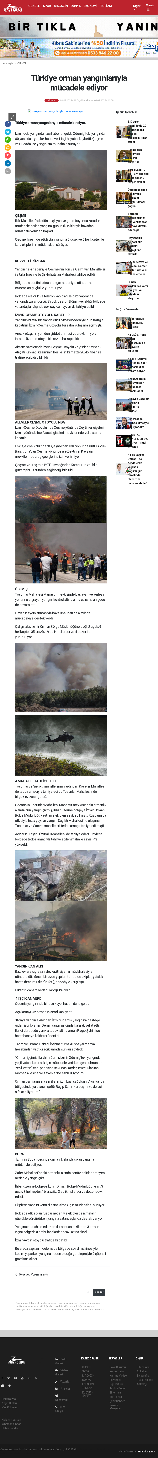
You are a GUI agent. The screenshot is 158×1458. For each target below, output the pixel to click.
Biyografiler (143, 1375)
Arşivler (65, 1388)
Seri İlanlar (116, 1396)
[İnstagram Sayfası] (17, 1378)
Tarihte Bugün (118, 1388)
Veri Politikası (10, 1407)
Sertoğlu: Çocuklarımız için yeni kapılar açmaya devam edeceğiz (137, 222)
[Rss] (37, 1378)
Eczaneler (115, 1379)
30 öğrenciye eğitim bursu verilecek (136, 322)
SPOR (47, 6)
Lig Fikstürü (116, 1384)
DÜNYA (76, 6)
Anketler (142, 1371)
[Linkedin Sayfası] (30, 1378)
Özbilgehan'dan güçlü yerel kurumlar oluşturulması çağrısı (137, 198)
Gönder (99, 1292)
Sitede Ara (143, 1367)
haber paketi (101, 1449)
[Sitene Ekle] (11, 1385)
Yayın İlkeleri (9, 1403)
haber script (39, 1453)
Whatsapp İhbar (11, 1423)
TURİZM (106, 6)
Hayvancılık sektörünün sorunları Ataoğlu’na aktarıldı (135, 246)
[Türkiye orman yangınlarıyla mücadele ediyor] (56, 111)
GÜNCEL (34, 6)
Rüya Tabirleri (145, 1379)
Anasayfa (8, 63)
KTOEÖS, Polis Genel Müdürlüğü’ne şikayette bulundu (137, 342)
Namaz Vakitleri (119, 1375)
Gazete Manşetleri (116, 1407)
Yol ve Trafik (117, 1371)
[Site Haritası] (4, 1385)
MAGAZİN (61, 6)
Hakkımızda (9, 1398)
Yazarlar (65, 1381)
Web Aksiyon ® (146, 1451)
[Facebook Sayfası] (3, 1378)
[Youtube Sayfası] (24, 1378)
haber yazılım (23, 1453)
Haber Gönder (10, 1428)
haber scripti (7, 1453)
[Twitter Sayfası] (10, 1378)
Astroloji (141, 1384)
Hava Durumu (118, 1367)
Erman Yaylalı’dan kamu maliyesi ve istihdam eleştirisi (138, 290)
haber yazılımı (85, 1449)
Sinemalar (116, 1392)
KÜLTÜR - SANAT (87, 1394)
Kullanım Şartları (11, 1419)
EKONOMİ (90, 6)
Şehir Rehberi (117, 1401)
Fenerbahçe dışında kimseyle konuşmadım (138, 423)
